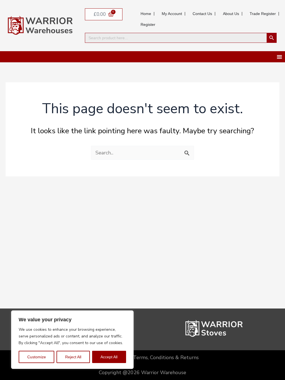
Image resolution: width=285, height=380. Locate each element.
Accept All (108, 357)
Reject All (73, 357)
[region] (72, 339)
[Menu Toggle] (279, 57)
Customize (36, 357)
